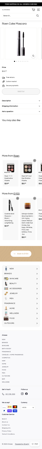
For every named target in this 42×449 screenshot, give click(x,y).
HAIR (3, 361)
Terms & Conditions (8, 434)
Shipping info (6, 428)
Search (4, 419)
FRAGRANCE (6, 351)
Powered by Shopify (22, 444)
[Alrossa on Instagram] (22, 393)
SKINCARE (5, 345)
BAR (3, 379)
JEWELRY (5, 367)
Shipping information (10, 106)
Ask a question (7, 111)
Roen (16, 156)
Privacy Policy (6, 431)
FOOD (4, 370)
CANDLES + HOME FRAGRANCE (12, 354)
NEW (3, 339)
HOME (4, 364)
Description (6, 101)
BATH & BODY (6, 348)
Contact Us (6, 425)
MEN (3, 373)
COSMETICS (6, 358)
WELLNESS (5, 382)
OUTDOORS (6, 376)
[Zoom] (33, 56)
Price (4, 67)
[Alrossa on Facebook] (26, 393)
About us (5, 422)
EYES (17, 193)
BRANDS (5, 342)
